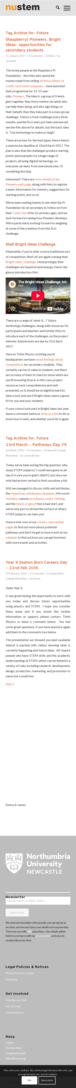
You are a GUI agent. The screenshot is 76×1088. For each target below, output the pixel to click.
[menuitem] (56, 8)
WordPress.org (16, 1058)
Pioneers (18, 96)
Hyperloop (18, 493)
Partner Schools (15, 1012)
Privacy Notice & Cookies (20, 973)
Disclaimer (12, 979)
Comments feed (16, 1053)
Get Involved (13, 1006)
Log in (10, 1042)
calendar (11, 537)
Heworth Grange (56, 450)
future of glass (25, 504)
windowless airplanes (40, 493)
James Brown (31, 455)
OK (29, 1080)
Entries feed (13, 1048)
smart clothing (55, 498)
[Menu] (65, 8)
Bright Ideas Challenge (21, 262)
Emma (36, 578)
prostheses (37, 498)
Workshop (12, 455)
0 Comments (35, 55)
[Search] (56, 8)
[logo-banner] (31, 8)
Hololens (12, 498)
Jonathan (11, 60)
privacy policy (43, 935)
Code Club (19, 213)
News (52, 55)
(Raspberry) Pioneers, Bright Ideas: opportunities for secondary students (33, 44)
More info (47, 1080)
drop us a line (49, 413)
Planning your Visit (16, 1000)
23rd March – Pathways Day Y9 (36, 444)
